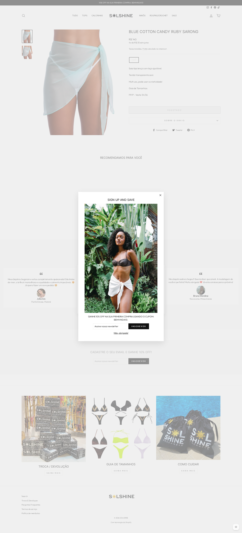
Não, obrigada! (121, 333)
